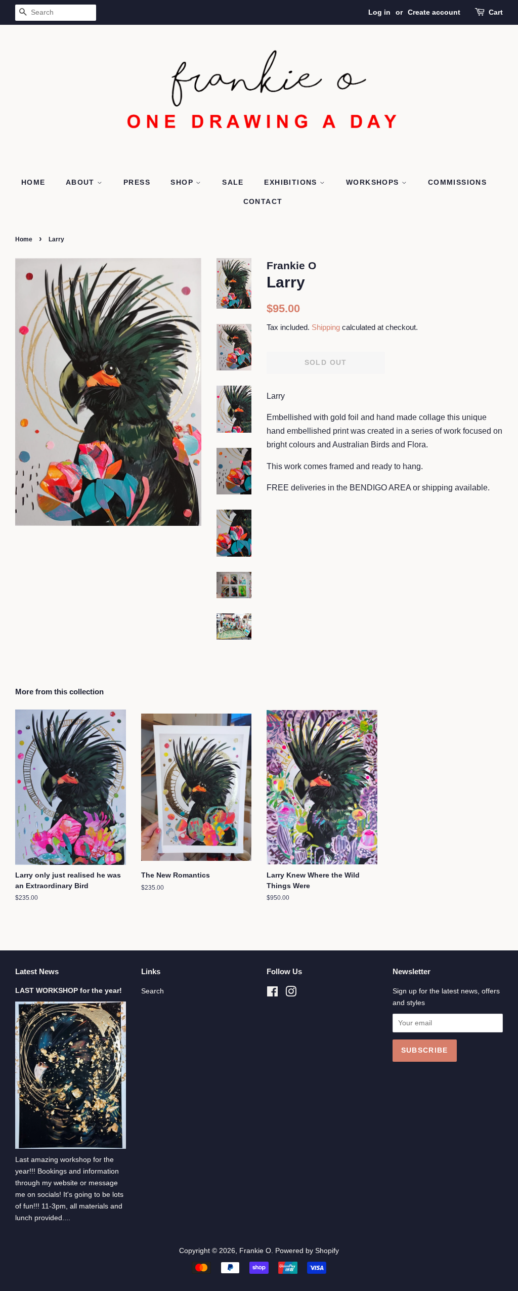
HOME (33, 182)
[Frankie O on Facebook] (272, 993)
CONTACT (263, 201)
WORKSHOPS (374, 182)
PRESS (136, 182)
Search (152, 991)
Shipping (326, 327)
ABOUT (81, 182)
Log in (379, 12)
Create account (434, 12)
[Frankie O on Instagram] (290, 993)
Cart (496, 12)
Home (23, 239)
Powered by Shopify (307, 1251)
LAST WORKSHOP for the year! (68, 990)
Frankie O (255, 1251)
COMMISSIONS (457, 182)
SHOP (183, 182)
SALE (233, 182)
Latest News (37, 971)
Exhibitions (292, 182)
